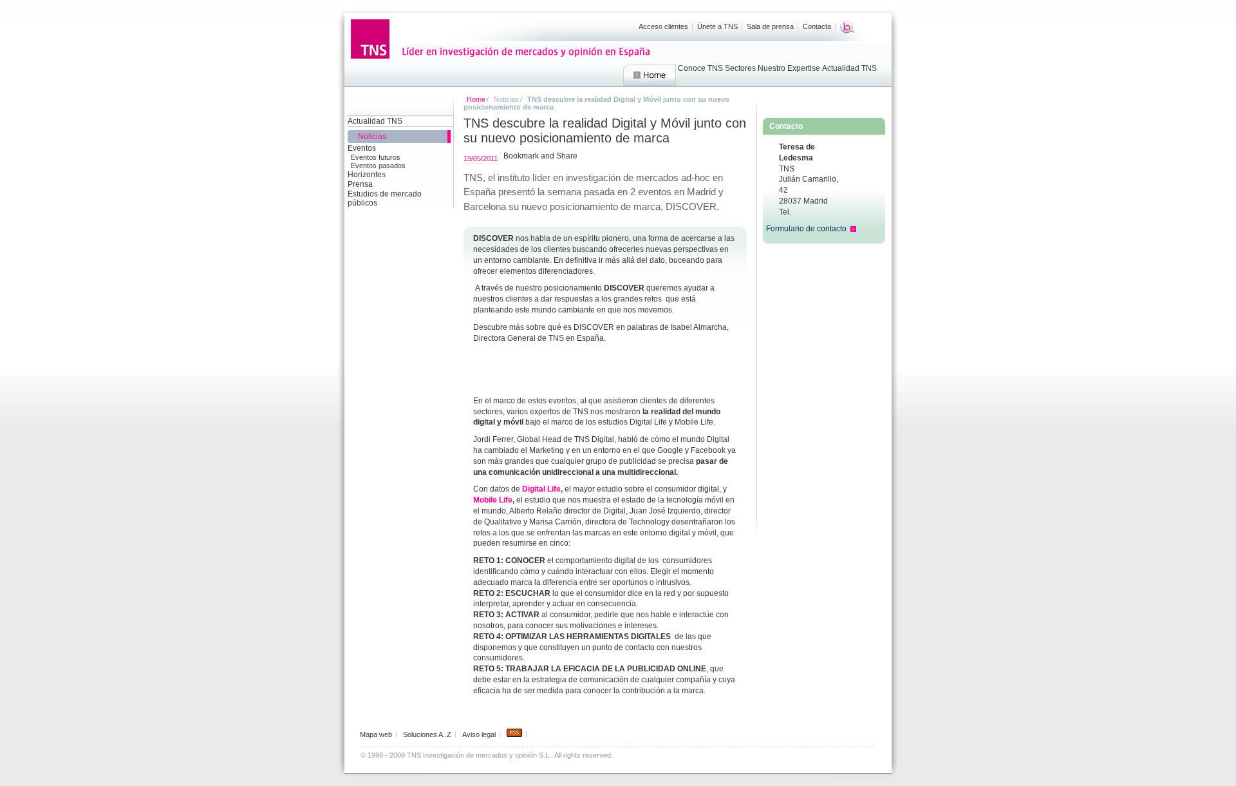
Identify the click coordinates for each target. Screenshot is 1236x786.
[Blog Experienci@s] (847, 27)
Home (649, 75)
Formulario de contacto (806, 228)
